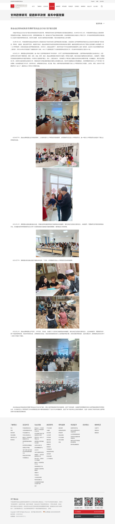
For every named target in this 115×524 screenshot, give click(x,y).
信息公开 (89, 6)
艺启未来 (37, 475)
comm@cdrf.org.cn (98, 516)
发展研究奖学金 (74, 428)
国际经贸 (49, 442)
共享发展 (49, 437)
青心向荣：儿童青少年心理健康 (39, 459)
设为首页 (102, 1)
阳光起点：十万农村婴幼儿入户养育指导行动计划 (39, 429)
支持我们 (77, 6)
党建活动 (97, 430)
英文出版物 (61, 439)
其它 (36, 486)
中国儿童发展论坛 (27, 435)
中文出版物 (61, 437)
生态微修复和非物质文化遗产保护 (39, 482)
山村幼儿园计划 (38, 445)
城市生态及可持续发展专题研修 (75, 441)
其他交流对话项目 (27, 455)
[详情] (49, 508)
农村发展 (49, 453)
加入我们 (95, 6)
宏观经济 (49, 444)
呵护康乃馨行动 (38, 479)
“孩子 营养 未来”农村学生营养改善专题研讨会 (27, 451)
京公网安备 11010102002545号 (52, 512)
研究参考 (61, 432)
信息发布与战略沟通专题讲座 (75, 437)
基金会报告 (61, 435)
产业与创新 (49, 428)
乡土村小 (37, 450)
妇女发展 (49, 432)
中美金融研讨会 (26, 432)
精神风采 (83, 6)
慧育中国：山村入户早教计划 (39, 438)
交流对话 (45, 6)
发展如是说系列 (62, 430)
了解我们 (39, 6)
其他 (60, 442)
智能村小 (37, 472)
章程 (12, 430)
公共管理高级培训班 (75, 434)
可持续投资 (49, 449)
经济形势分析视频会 (27, 445)
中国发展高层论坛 (27, 428)
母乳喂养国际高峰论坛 (27, 442)
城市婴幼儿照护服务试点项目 (39, 442)
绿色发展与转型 (50, 451)
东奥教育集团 (19, 514)
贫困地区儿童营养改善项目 (39, 469)
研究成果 (64, 6)
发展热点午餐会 (26, 447)
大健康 (48, 430)
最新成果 (61, 428)
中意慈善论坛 (26, 457)
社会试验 (52, 6)
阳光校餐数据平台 (39, 447)
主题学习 (97, 428)
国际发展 (49, 439)
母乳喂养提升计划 (39, 466)
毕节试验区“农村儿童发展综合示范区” (39, 434)
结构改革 (49, 446)
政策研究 (58, 6)
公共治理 (49, 435)
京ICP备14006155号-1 (36, 512)
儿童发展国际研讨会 (27, 430)
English (92, 1)
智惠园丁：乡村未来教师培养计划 (39, 455)
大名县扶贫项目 (38, 477)
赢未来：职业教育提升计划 (39, 463)
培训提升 (70, 6)
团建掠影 (97, 432)
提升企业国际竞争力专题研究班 (75, 431)
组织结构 (13, 432)
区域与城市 (49, 456)
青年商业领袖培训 (75, 444)
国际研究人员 (14, 437)
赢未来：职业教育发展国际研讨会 (27, 438)
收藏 (97, 1)
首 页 (33, 6)
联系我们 (13, 439)
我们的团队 (13, 435)
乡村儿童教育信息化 (39, 452)
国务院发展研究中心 (21, 516)
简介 (12, 428)
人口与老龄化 (50, 458)
